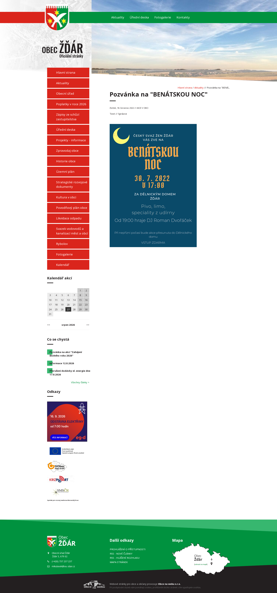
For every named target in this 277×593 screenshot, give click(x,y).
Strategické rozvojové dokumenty (71, 184)
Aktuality (117, 17)
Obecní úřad (65, 93)
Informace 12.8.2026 (62, 363)
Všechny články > (80, 382)
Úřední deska (139, 17)
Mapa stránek (119, 562)
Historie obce (66, 161)
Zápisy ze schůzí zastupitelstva (67, 116)
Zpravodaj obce (67, 150)
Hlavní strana (65, 72)
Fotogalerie (162, 17)
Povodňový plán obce (71, 208)
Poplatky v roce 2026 (71, 104)
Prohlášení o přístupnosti (128, 549)
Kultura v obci (66, 197)
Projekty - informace (71, 140)
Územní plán (65, 171)
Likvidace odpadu (68, 218)
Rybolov (62, 244)
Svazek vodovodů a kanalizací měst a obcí (72, 231)
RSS (121, 553)
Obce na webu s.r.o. (169, 583)
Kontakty (183, 17)
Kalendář (62, 265)
